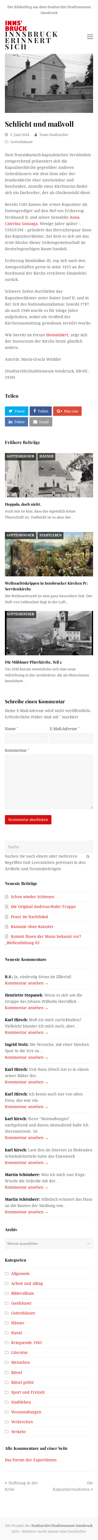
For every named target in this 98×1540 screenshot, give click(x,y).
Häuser (46, 456)
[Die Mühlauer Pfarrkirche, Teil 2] (49, 633)
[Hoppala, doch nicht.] (49, 475)
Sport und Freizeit (28, 1392)
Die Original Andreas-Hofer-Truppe (43, 906)
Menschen (20, 1362)
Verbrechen (22, 1422)
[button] (16, 411)
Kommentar (17, 750)
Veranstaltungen (26, 1412)
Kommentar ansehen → (26, 983)
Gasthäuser (21, 1303)
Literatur (19, 1352)
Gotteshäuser (21, 142)
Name (11, 729)
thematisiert (57, 335)
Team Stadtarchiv (54, 135)
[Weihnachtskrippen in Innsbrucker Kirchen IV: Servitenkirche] (49, 554)
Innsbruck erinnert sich (32, 40)
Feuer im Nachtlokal (29, 917)
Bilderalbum (22, 1293)
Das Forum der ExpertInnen (31, 1460)
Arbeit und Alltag (27, 1283)
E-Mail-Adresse (64, 729)
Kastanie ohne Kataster (32, 926)
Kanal (16, 1333)
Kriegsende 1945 (26, 1342)
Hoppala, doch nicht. (23, 504)
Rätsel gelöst (22, 1382)
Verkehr (18, 1432)
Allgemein (20, 1273)
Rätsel (16, 1372)
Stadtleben (50, 535)
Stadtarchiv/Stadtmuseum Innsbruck (62, 1526)
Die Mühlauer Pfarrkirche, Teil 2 (33, 662)
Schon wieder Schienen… (34, 897)
